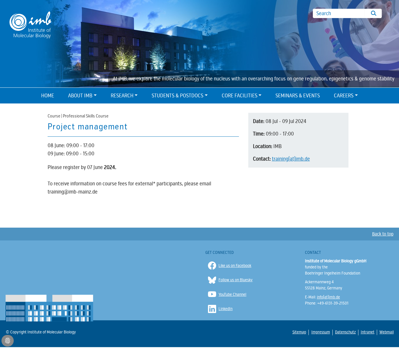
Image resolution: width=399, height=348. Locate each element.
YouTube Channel (232, 294)
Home (47, 95)
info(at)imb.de (328, 297)
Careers (343, 95)
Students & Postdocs (177, 95)
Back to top (382, 234)
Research (122, 95)
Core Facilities (239, 95)
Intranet (367, 332)
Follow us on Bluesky (235, 279)
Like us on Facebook (234, 265)
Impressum (320, 332)
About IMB (80, 95)
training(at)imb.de (291, 159)
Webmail (386, 332)
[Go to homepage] (30, 24)
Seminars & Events (297, 95)
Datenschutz (345, 332)
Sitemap (299, 332)
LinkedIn (225, 308)
